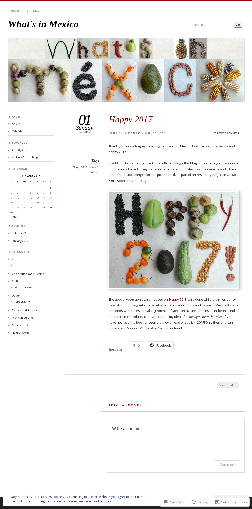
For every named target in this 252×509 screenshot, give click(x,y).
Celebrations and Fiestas (28, 274)
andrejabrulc (129, 133)
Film (17, 265)
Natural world (21, 332)
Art (14, 259)
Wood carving (23, 287)
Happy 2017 (80, 167)
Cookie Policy (101, 501)
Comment (227, 464)
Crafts (15, 281)
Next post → (228, 385)
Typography (158, 133)
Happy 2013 (178, 299)
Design (145, 133)
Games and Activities (25, 310)
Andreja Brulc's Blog (25, 157)
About (14, 11)
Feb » (14, 217)
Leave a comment (228, 133)
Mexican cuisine (22, 317)
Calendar (34, 11)
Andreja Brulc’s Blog (166, 163)
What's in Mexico (43, 24)
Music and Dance (23, 325)
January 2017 (20, 241)
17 (17, 202)
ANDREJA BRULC (22, 150)
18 (24, 202)
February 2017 (21, 233)
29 (50, 207)
